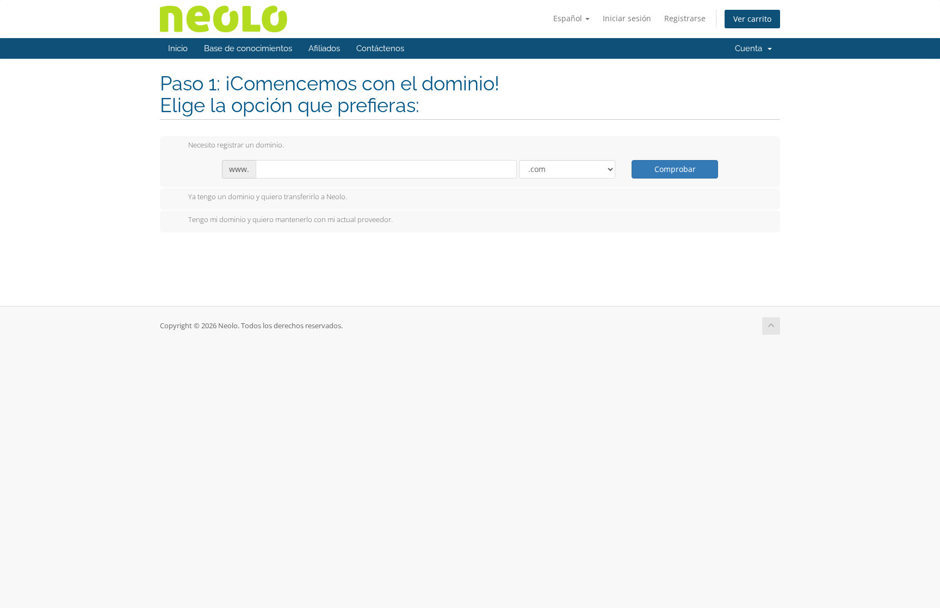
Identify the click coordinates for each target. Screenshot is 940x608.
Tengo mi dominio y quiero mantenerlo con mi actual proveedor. (290, 219)
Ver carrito (752, 19)
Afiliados (324, 48)
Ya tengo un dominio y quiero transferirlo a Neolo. (267, 197)
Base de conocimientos (248, 48)
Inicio (178, 48)
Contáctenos (380, 48)
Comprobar (675, 169)
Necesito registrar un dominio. (236, 145)
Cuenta (750, 48)
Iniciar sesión (627, 18)
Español (568, 18)
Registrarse (685, 18)
